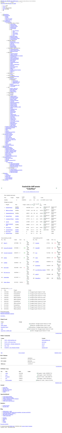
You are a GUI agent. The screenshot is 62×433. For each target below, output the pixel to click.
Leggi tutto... (2, 315)
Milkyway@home (9, 210)
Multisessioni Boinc (14, 171)
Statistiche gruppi (58, 352)
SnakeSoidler (6, 277)
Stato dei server (8, 153)
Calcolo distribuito (8, 177)
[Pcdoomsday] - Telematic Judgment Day (12, 343)
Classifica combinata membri (10, 150)
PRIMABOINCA (13, 123)
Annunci (7, 174)
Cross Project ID (13, 168)
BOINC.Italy (7, 176)
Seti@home (12, 116)
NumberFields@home (14, 62)
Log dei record (59, 366)
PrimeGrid (12, 65)
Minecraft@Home (13, 89)
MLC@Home (13, 90)
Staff (4, 419)
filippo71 (5, 243)
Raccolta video (6, 406)
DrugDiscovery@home (14, 42)
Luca (36, 252)
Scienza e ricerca (8, 19)
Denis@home (12, 41)
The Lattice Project (13, 98)
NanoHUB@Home (14, 37)
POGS (11, 113)
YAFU (11, 72)
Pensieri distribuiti (8, 178)
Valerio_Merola (7, 282)
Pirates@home (13, 111)
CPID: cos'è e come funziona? (8, 400)
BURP (11, 108)
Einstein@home (13, 27)
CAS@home (12, 119)
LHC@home (15, 32)
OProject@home (13, 103)
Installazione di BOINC (14, 164)
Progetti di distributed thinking (11, 126)
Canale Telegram (8, 137)
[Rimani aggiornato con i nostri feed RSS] (14, 3)
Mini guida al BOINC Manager (16, 165)
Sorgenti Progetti (8, 133)
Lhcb (14, 35)
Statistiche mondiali (9, 148)
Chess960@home (13, 109)
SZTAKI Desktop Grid (14, 115)
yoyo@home (12, 86)
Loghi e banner (8, 143)
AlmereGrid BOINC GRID (15, 106)
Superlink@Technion (14, 100)
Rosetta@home (13, 45)
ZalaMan (17, 216)
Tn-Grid (11, 93)
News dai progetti (8, 18)
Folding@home (8, 128)
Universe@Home (13, 39)
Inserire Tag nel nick (14, 166)
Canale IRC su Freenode (10, 138)
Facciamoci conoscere (9, 145)
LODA (11, 74)
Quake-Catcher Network (15, 50)
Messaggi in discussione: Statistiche (7, 313)
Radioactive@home (14, 51)
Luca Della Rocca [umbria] (40, 269)
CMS (14, 31)
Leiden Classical (13, 96)
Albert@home (13, 24)
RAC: (4, 9)
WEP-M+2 (12, 71)
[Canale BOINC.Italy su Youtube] (6, 3)
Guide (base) (10, 162)
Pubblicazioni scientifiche (10, 131)
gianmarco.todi (45, 347)
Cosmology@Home (10, 218)
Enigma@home (13, 118)
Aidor (2, 323)
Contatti (4, 422)
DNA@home (15, 80)
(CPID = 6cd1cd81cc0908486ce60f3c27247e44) (31, 191)
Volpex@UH (12, 117)
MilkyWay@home (13, 36)
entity (6, 375)
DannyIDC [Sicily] (4, 327)
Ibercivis (11, 84)
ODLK (11, 63)
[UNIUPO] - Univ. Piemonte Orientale (11, 347)
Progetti (6, 17)
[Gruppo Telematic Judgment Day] (1, 344)
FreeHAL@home (13, 105)
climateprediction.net (10, 213)
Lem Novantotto (8, 380)
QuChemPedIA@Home (14, 38)
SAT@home (12, 122)
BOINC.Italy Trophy (9, 152)
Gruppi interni (8, 140)
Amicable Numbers (14, 53)
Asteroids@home (13, 25)
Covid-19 (7, 130)
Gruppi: (4, 6)
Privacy (4, 421)
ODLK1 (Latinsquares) (14, 64)
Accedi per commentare (5, 312)
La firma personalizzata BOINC (16, 170)
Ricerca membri (8, 154)
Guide (6, 161)
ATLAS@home (16, 30)
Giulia (36, 257)
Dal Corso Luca (7, 272)
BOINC (6, 16)
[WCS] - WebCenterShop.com (10, 340)
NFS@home (12, 61)
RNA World (12, 44)
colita (2, 328)
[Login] (21, 2)
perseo (43, 345)
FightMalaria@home (14, 97)
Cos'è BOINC (8, 175)
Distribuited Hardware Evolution (16, 55)
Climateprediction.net (14, 49)
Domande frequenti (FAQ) (10, 160)
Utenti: (4, 5)
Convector (12, 101)
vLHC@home (15, 33)
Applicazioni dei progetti (10, 127)
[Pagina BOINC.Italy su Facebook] (3, 3)
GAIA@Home (13, 28)
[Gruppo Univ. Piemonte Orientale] (1, 347)
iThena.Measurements (14, 59)
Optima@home (13, 114)
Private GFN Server (14, 66)
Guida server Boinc (14, 172)
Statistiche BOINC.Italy (9, 149)
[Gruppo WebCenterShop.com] (1, 340)
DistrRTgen (12, 110)
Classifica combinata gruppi (10, 151)
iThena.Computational (14, 57)
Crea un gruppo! (21, 352)
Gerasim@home (13, 56)
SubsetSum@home (16, 81)
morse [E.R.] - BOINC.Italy (6, 330)
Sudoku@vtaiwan (13, 104)
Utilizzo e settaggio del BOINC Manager (11, 398)
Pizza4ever (7, 376)
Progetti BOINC (8, 22)
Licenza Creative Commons (27, 426)
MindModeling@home (14, 76)
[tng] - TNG (6, 345)
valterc (6, 373)
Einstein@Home (9, 207)
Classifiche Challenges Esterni (11, 155)
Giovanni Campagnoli (8, 252)
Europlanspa (37, 265)
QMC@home (12, 125)
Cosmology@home (14, 26)
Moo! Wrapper (13, 60)
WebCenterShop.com (46, 340)
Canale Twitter (8, 136)
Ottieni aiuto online (9, 158)
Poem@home (12, 112)
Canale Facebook (8, 135)
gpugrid (7, 221)
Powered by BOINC (4, 424)
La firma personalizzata (7, 399)
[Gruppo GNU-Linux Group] (1, 342)
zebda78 (37, 274)
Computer (37, 243)
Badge (6, 142)
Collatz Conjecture (13, 54)
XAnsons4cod (13, 124)
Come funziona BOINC (14, 163)
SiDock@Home (13, 47)
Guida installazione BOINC (8, 397)
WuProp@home (13, 91)
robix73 (43, 343)
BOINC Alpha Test (14, 88)
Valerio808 (37, 248)
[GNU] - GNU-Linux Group (10, 342)
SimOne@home (9, 233)
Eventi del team (59, 333)
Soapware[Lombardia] (8, 248)
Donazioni (5, 418)
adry (6, 378)
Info (1, 352)
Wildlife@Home (16, 82)
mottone (5, 257)
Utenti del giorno (6, 405)
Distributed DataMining (14, 102)
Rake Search (12, 67)
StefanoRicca (37, 278)
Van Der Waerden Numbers (15, 69)
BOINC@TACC (13, 78)
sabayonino (44, 342)
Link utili (7, 159)
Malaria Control (13, 99)
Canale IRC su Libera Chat (10, 139)
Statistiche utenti (58, 382)
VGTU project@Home (14, 121)
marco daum (6, 267)
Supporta (4, 417)
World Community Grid (14, 85)
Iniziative (7, 141)
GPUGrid (12, 43)
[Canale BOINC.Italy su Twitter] (10, 3)
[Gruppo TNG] (1, 345)
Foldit (6, 129)
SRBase (11, 68)
